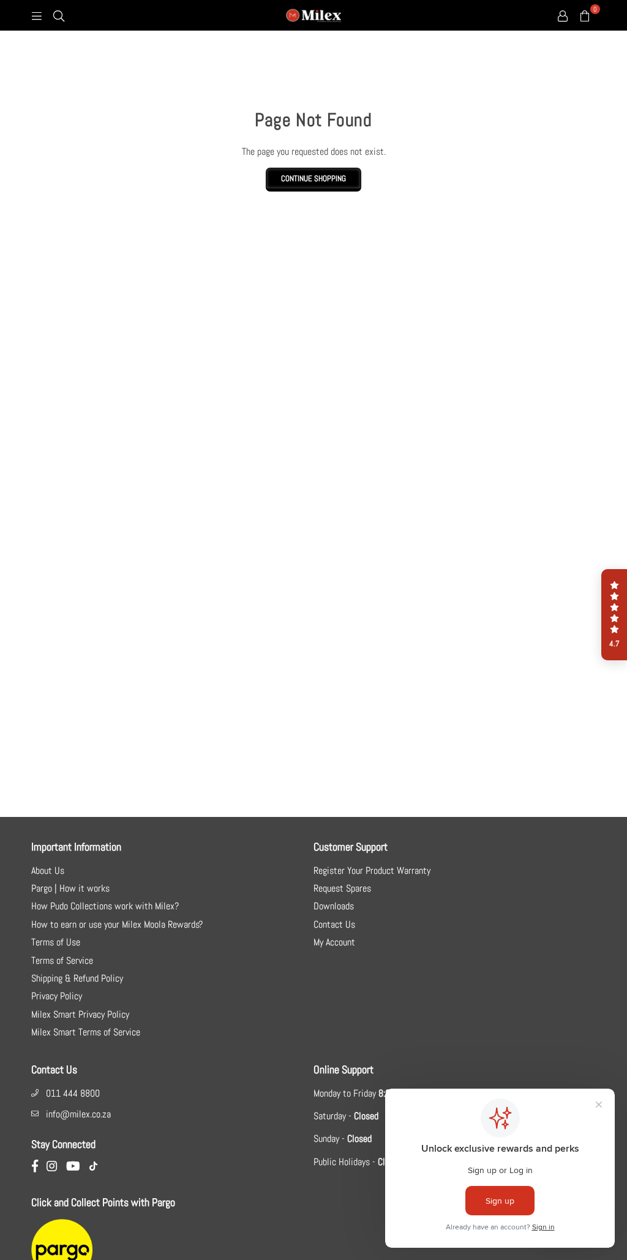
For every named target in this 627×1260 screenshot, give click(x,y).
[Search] (59, 15)
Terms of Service (62, 960)
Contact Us (334, 924)
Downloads (334, 906)
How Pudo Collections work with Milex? (105, 906)
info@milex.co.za (78, 1114)
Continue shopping (313, 178)
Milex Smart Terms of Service (85, 1032)
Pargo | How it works (70, 888)
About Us (47, 870)
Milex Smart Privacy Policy (80, 1014)
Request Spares (342, 888)
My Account (334, 942)
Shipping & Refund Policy (77, 978)
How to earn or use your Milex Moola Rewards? (117, 924)
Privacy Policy (56, 996)
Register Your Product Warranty (372, 870)
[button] (614, 615)
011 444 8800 (73, 1093)
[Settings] (563, 15)
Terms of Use (55, 942)
